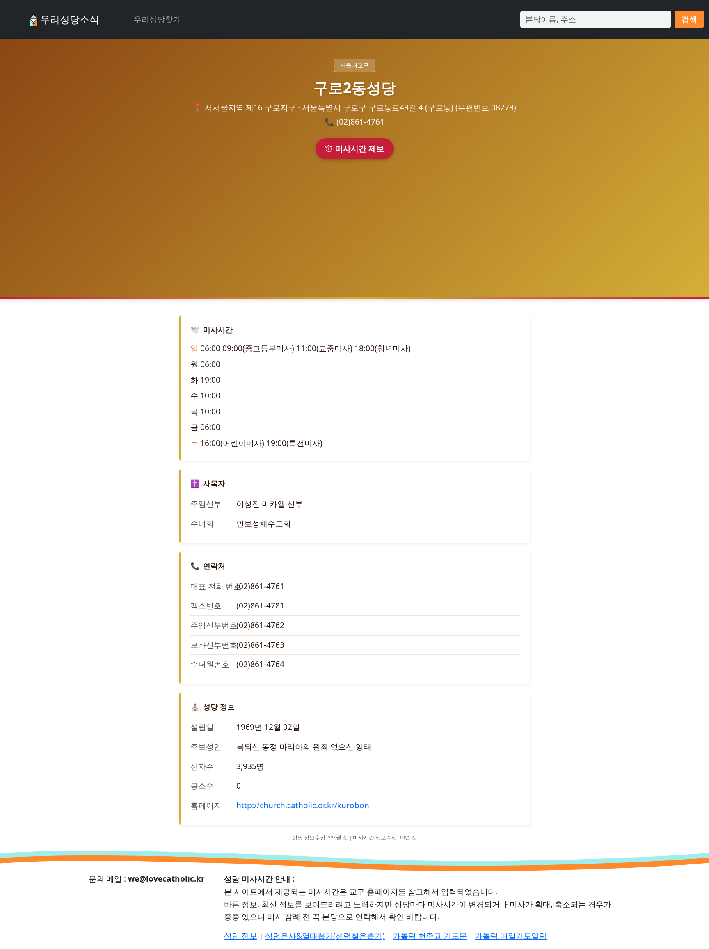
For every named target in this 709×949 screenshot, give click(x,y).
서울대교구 (354, 65)
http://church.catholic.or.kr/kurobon (302, 805)
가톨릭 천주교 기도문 (430, 935)
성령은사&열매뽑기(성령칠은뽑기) (325, 935)
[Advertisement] (354, 220)
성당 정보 (240, 935)
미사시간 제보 (359, 148)
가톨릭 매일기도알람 (511, 935)
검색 (689, 19)
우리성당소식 (68, 19)
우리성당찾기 (157, 19)
